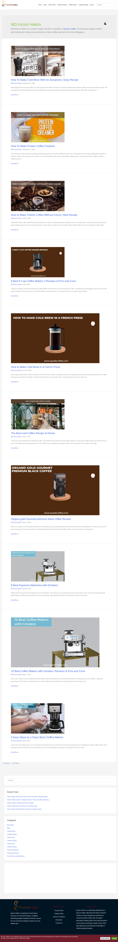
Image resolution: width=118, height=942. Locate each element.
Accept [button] (114, 938)
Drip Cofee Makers (13, 850)
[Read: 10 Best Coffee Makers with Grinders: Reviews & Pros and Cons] (55, 642)
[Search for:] (106, 5)
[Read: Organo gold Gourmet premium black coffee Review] (55, 490)
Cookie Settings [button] (105, 938)
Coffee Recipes (62, 5)
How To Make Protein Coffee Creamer (33, 146)
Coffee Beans (73, 5)
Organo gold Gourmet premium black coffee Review (41, 519)
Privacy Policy (59, 910)
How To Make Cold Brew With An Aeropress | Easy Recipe (44, 79)
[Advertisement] (59, 878)
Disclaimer (59, 920)
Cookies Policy (59, 913)
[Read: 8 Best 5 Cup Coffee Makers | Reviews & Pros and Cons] (38, 262)
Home (40, 5)
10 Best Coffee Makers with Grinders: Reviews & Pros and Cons (48, 671)
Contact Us (59, 923)
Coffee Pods (11, 843)
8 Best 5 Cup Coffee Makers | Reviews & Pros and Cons (43, 281)
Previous (5, 763)
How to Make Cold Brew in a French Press (35, 366)
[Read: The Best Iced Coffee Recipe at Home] (38, 414)
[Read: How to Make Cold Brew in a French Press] (55, 338)
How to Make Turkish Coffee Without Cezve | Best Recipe (44, 214)
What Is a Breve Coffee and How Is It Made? (20, 803)
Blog (45, 5)
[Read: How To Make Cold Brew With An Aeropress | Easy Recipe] (38, 61)
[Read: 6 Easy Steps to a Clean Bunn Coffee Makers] (38, 718)
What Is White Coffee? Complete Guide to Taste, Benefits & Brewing (28, 800)
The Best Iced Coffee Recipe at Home (33, 433)
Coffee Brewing (83, 5)
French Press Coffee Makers (16, 856)
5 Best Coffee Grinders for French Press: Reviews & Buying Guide (27, 796)
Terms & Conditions (59, 916)
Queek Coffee (70, 29)
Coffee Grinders (12, 840)
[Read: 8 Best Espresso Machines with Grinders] (38, 566)
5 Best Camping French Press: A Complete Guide (22, 806)
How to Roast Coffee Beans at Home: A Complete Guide (24, 809)
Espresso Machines (13, 853)
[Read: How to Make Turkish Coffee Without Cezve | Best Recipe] (38, 196)
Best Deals (10, 825)
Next (17, 763)
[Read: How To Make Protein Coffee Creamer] (38, 127)
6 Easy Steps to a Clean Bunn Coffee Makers (37, 737)
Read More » (15, 95)
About (92, 5)
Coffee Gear (52, 5)
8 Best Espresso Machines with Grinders (34, 585)
